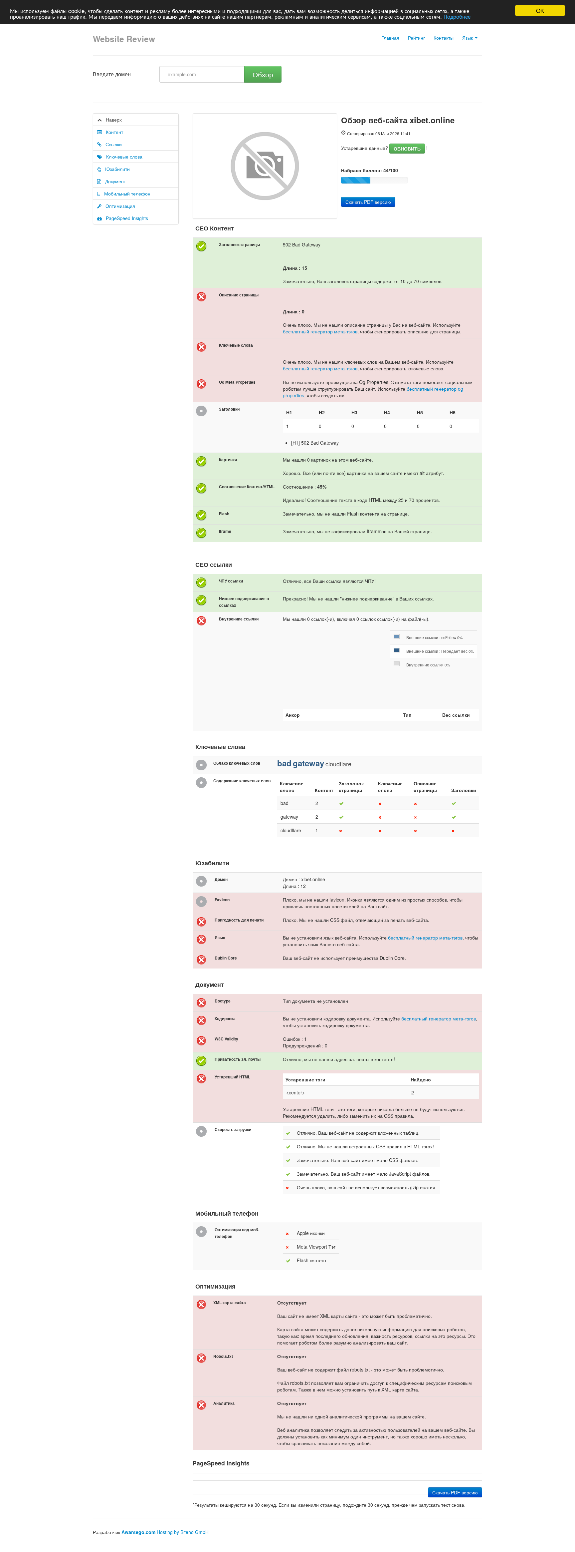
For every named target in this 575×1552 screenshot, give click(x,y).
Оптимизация (118, 205)
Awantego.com (138, 1532)
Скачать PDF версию (368, 201)
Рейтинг (416, 37)
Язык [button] (468, 37)
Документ (113, 181)
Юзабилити (115, 169)
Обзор (263, 74)
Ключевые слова (122, 156)
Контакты (444, 37)
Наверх (112, 119)
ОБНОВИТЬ (407, 148)
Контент (112, 132)
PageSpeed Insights (125, 218)
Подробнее (457, 16)
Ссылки (111, 144)
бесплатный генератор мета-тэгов (320, 331)
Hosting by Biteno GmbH (183, 1532)
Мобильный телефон (125, 193)
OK (540, 10)
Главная (390, 37)
